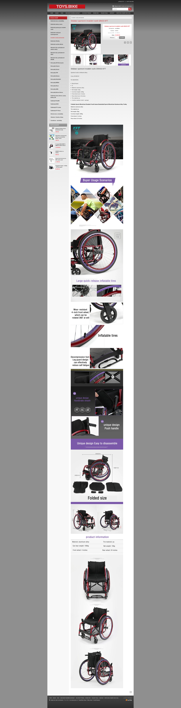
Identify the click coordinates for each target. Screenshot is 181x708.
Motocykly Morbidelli (56, 79)
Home (51, 13)
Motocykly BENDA (55, 82)
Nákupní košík (117, 6)
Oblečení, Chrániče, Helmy (57, 117)
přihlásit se (121, 1)
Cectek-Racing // (96, 700)
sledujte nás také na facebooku (57, 700)
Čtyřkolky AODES (55, 104)
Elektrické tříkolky (55, 41)
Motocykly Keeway (55, 76)
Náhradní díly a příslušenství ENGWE (57, 58)
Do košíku (122, 37)
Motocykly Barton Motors (57, 92)
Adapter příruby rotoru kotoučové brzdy (61, 129)
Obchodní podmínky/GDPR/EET (73, 13)
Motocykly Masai (55, 85)
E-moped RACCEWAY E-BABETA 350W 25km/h (61, 144)
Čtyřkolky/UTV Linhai (56, 107)
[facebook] (125, 43)
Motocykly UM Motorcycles (57, 63)
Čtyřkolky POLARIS (55, 100)
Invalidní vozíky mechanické (57, 37)
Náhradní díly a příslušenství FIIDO (57, 53)
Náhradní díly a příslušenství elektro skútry (57, 48)
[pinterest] (131, 43)
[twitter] (128, 43)
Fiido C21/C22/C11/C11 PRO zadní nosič (61, 159)
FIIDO (62, 13)
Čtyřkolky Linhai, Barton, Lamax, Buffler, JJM (58, 96)
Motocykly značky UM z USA (123, 13)
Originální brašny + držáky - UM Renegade (61, 166)
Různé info (96, 13)
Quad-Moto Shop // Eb (83, 700)
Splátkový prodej (86, 13)
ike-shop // (90, 700)
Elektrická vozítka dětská (57, 44)
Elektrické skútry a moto (56, 24)
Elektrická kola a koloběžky (57, 21)
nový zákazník (130, 1)
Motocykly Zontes (55, 69)
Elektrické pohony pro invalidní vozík (58, 28)
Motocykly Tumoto (55, 66)
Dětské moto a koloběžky (57, 114)
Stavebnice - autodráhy (56, 120)
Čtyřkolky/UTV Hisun (56, 110)
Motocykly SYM (54, 72)
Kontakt (112, 13)
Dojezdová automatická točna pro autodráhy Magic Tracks (61, 137)
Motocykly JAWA (54, 89)
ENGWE (56, 13)
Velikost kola (104, 13)
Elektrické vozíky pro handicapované (56, 33)
